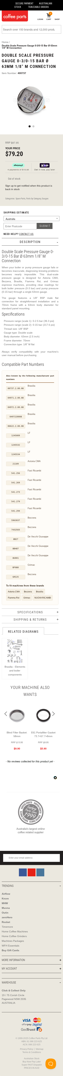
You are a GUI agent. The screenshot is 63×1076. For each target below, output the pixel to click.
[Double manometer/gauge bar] (31, 101)
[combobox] (31, 29)
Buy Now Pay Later (32, 1061)
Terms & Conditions (31, 1052)
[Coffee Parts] (14, 15)
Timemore (7, 926)
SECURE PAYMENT (24, 3)
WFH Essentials (10, 945)
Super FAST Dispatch (32, 1065)
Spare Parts (20, 198)
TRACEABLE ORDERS (38, 7)
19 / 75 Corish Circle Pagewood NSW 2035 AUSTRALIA (14, 999)
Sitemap (39, 1049)
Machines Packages (13, 941)
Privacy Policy (26, 1049)
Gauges (45, 198)
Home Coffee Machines (15, 931)
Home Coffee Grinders (14, 936)
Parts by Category (33, 198)
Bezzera (28, 591)
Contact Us (26, 234)
